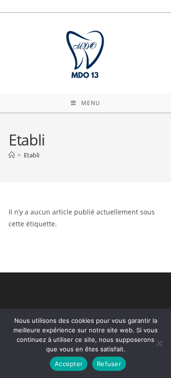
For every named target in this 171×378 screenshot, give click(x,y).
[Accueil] (12, 155)
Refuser (109, 364)
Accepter (69, 364)
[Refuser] (159, 343)
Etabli (31, 155)
